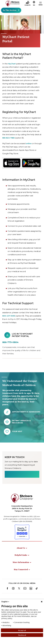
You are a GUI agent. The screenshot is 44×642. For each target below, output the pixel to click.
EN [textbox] (34, 5)
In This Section (9, 10)
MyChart (12, 64)
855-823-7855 (8, 138)
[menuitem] (22, 548)
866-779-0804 (10, 342)
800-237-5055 (8, 316)
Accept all (22, 630)
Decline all (22, 635)
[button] (34, 3)
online (29, 143)
